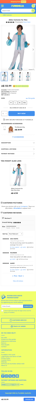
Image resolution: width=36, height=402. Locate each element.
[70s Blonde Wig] (10, 129)
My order (4, 337)
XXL (24, 103)
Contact (3, 346)
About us (4, 365)
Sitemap (4, 362)
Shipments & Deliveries (8, 341)
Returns (3, 343)
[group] (4, 76)
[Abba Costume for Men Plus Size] (18, 175)
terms (5, 312)
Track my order (19, 326)
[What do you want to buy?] (2, 6)
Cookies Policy (6, 360)
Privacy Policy (5, 358)
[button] (33, 50)
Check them (26, 22)
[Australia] (3, 376)
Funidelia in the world (8, 354)
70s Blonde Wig (20, 127)
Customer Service (19, 320)
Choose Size (29, 399)
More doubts (5, 345)
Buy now (21, 113)
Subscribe (28, 306)
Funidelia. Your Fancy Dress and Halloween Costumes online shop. (17, 6)
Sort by (5, 234)
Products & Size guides (8, 339)
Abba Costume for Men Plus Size (17, 189)
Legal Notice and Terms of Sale (11, 356)
